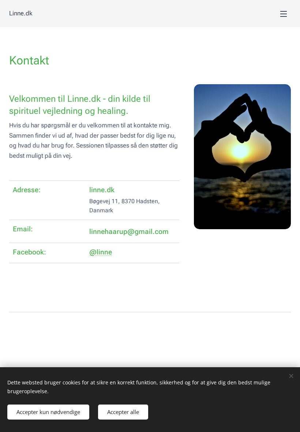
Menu (283, 13)
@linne (100, 252)
